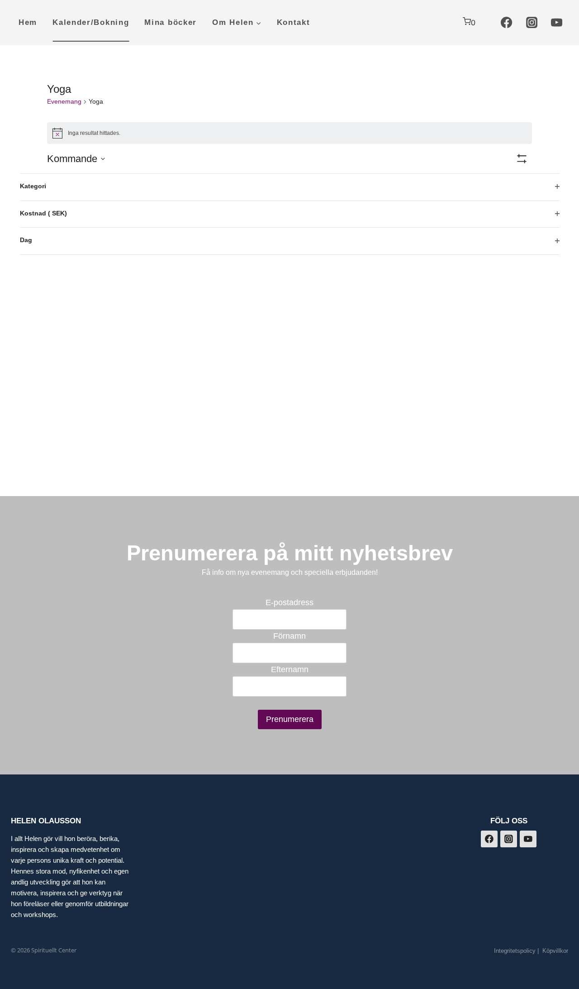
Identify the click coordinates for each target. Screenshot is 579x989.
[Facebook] (506, 22)
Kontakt (293, 22)
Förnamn (289, 635)
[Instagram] (531, 22)
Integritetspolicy (515, 950)
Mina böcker (170, 22)
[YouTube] (557, 22)
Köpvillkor (555, 950)
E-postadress (289, 602)
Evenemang (64, 101)
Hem (28, 22)
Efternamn (289, 669)
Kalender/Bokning (90, 22)
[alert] (289, 133)
